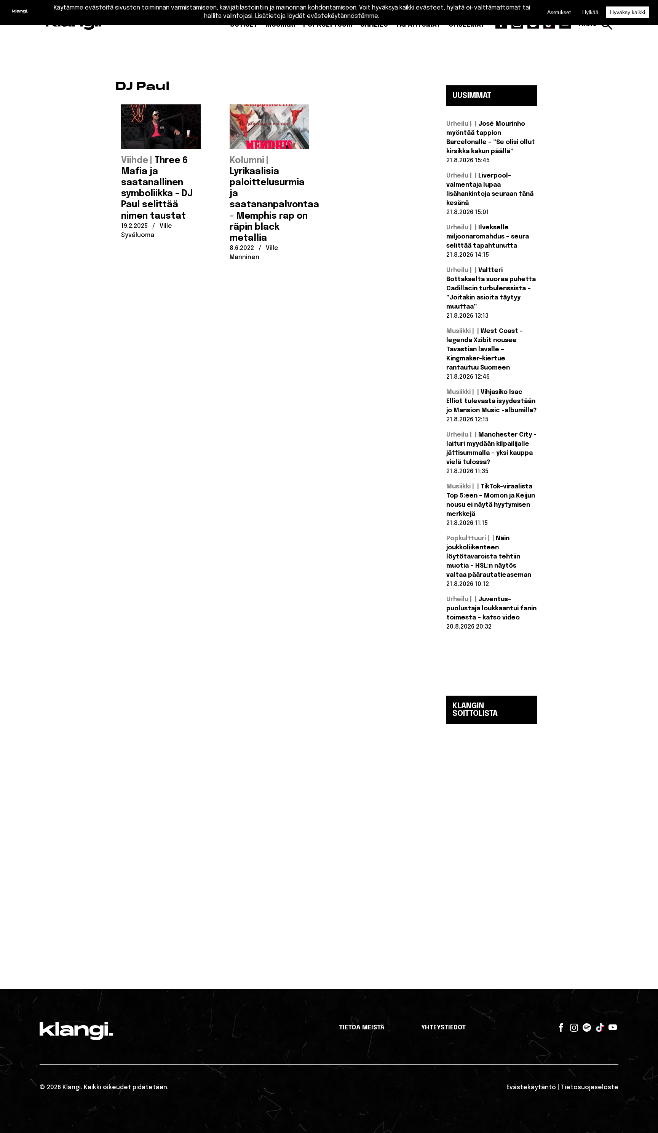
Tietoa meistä (362, 1027)
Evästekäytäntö (531, 1087)
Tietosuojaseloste (589, 1087)
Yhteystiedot (443, 1027)
